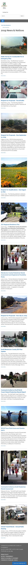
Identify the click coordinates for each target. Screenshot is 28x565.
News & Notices (6, 27)
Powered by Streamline (7, 560)
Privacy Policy (4, 554)
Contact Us (5, 12)
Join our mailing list (19, 563)
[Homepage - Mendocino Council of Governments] (14, 5)
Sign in (16, 560)
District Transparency (7, 556)
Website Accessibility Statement (9, 558)
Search (22, 15)
